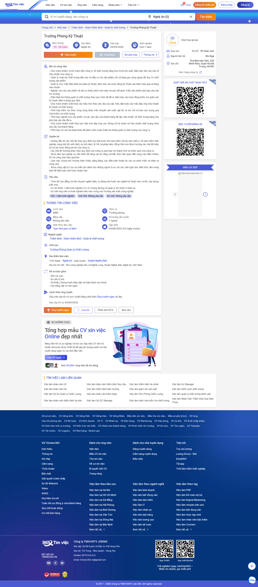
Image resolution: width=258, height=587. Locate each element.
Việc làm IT (139, 504)
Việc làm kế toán (142, 524)
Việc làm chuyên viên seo (190, 504)
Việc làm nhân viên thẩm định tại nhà (63, 400)
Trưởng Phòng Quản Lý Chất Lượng (69, 249)
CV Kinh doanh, (87, 421)
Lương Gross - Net (186, 454)
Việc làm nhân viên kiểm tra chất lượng (149, 400)
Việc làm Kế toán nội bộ (189, 495)
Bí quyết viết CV (98, 468)
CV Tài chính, (49, 430)
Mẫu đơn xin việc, (136, 416)
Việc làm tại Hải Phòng (101, 504)
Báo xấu (126, 309)
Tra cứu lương (184, 449)
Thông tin (148, 54)
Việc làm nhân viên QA (55, 388)
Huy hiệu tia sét (50, 498)
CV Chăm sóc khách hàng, (112, 426)
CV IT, (100, 421)
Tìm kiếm (206, 17)
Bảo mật (46, 473)
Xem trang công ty (188, 72)
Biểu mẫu (138, 458)
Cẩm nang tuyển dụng (145, 454)
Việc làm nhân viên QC (55, 384)
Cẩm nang (97, 4)
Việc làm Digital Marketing (190, 500)
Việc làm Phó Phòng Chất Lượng (146, 393)
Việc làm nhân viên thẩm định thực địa (106, 384)
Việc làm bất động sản (145, 495)
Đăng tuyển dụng (142, 449)
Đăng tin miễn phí (204, 4)
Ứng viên (82, 4)
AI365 (45, 493)
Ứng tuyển (70, 54)
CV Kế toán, (70, 421)
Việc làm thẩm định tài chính (144, 384)
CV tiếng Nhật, (117, 416)
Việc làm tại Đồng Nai (101, 519)
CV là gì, (193, 416)
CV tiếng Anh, (66, 416)
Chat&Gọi (109, 54)
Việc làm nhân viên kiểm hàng (102, 393)
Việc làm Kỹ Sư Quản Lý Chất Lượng (62, 393)
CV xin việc (66, 4)
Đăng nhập (227, 4)
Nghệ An (67, 260)
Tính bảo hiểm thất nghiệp (190, 468)
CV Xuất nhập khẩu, (194, 421)
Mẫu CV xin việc (98, 454)
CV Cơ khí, (176, 421)
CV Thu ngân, (178, 426)
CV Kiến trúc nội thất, (84, 426)
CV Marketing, (144, 421)
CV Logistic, (64, 430)
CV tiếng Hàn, (99, 416)
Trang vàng (95, 473)
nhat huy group (189, 39)
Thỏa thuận (48, 468)
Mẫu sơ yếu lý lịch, (177, 416)
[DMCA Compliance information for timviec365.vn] (64, 575)
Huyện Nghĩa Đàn (97, 260)
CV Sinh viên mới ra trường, (56, 426)
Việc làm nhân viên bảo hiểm (191, 519)
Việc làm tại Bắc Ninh (101, 524)
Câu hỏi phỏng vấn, (52, 421)
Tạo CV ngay (54, 357)
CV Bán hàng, (128, 421)
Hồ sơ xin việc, (49, 416)
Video (45, 488)
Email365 (181, 458)
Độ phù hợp (131, 54)
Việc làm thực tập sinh (188, 514)
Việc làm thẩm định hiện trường (103, 388)
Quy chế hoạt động (52, 508)
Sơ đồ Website (50, 483)
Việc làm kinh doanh (144, 490)
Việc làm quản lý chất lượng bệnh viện (191, 393)
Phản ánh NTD (105, 309)
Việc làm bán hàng (143, 514)
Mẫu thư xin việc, (157, 416)
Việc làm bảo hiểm (143, 500)
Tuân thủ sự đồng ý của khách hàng (61, 503)
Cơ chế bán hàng (51, 513)
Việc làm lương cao (143, 519)
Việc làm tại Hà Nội (99, 490)
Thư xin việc (96, 458)
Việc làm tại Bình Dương (102, 509)
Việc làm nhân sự (142, 509)
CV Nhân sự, (111, 421)
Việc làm (50, 4)
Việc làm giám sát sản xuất (143, 388)
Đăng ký (245, 4)
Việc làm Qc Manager (183, 384)
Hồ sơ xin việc (97, 463)
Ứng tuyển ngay (105, 296)
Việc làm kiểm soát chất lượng (188, 388)
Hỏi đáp (46, 458)
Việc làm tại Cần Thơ (100, 514)
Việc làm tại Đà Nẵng (100, 500)
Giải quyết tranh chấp (53, 478)
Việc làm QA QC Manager (99, 400)
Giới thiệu (47, 449)
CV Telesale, (193, 426)
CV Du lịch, (162, 426)
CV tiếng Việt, (83, 416)
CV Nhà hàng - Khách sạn (86, 430)
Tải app (180, 463)
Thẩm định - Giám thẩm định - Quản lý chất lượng (77, 238)
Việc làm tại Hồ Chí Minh (102, 495)
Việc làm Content (185, 524)
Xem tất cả (95, 529)
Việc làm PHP (183, 490)
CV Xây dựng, (162, 421)
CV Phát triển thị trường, (141, 426)
